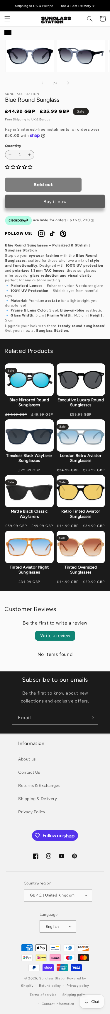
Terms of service (43, 995)
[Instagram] (41, 233)
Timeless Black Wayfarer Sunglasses (29, 458)
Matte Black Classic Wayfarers (29, 514)
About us (27, 759)
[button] (7, 18)
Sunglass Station (52, 978)
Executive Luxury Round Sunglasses (80, 402)
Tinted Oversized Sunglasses (81, 570)
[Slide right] (68, 82)
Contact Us (29, 772)
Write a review (55, 635)
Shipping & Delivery (37, 798)
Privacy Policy (31, 811)
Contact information (58, 1004)
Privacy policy (78, 986)
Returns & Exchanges (39, 785)
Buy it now (55, 202)
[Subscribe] (91, 718)
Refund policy (50, 986)
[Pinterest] (63, 233)
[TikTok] (52, 233)
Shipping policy (74, 995)
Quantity (13, 146)
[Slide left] (42, 82)
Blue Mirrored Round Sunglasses (29, 402)
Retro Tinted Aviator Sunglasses (80, 514)
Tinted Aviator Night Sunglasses (29, 570)
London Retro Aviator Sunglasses (80, 458)
